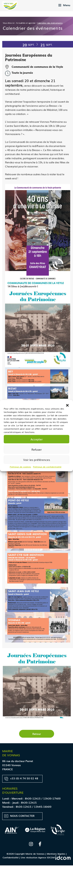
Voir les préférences (36, 460)
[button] (67, 404)
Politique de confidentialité (47, 466)
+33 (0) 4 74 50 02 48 (24, 778)
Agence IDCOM (46, 857)
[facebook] (40, 843)
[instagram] (31, 843)
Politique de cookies (20, 466)
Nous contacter (22, 816)
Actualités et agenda (25, 23)
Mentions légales (56, 853)
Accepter (37, 439)
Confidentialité (11, 857)
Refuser (36, 449)
